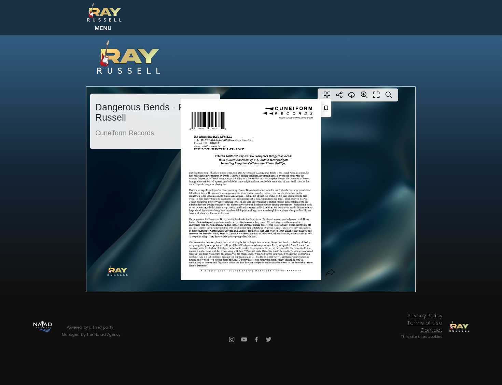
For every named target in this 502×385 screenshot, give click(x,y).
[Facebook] (256, 339)
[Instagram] (231, 339)
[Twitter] (268, 339)
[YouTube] (244, 339)
